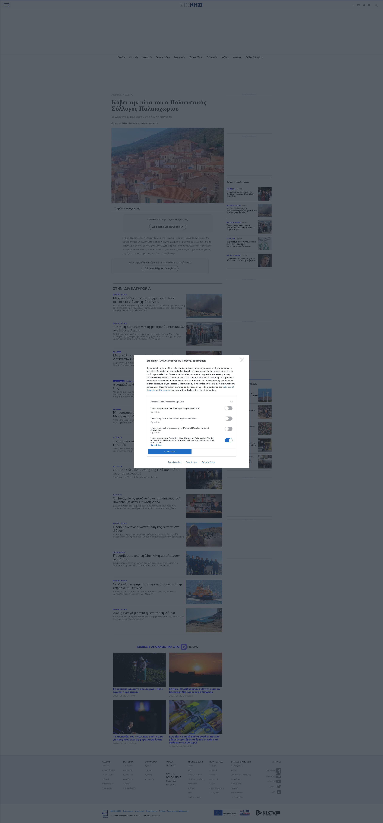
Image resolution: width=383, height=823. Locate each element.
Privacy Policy (208, 462)
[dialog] (191, 411)
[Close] (243, 361)
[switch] (228, 408)
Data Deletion (174, 462)
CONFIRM (169, 452)
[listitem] (191, 401)
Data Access (191, 462)
